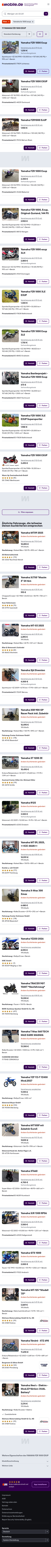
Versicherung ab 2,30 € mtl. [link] (32, 634)
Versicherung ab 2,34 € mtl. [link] (31, 1180)
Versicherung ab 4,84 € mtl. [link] (31, 767)
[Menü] (48, 4)
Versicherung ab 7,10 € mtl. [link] (31, 541)
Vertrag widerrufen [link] (9, 1502)
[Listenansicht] (40, 34)
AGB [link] (3, 1499)
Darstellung (6, 1537)
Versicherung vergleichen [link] (31, 947)
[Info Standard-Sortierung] (34, 34)
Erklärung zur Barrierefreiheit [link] (13, 1516)
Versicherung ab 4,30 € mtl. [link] (32, 125)
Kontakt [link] (5, 1506)
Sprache (5, 1528)
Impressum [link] (6, 1495)
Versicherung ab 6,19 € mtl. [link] (31, 48)
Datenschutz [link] (7, 1509)
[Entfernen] (32, 21)
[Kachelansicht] (46, 34)
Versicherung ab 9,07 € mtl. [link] (31, 1138)
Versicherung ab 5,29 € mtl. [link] (31, 811)
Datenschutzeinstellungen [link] (12, 1513)
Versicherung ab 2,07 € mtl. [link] (31, 903)
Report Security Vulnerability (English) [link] (16, 1520)
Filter (5, 22)
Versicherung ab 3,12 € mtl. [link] (31, 258)
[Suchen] (46, 14)
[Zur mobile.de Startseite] (22, 4)
